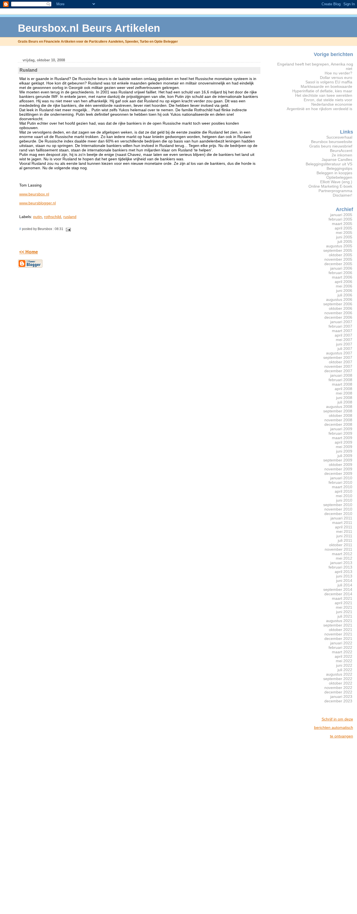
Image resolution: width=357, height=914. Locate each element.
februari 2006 (340, 272)
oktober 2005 (340, 255)
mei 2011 (344, 531)
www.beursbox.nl (34, 194)
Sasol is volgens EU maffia (328, 82)
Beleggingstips (339, 168)
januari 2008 (341, 375)
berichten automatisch (333, 727)
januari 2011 (341, 518)
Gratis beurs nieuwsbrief (330, 146)
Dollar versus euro (336, 77)
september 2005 (337, 250)
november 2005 (338, 259)
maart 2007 (342, 330)
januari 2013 (341, 562)
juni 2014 (344, 580)
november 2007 (338, 366)
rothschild (52, 216)
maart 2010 (342, 487)
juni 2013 (344, 576)
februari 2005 (340, 219)
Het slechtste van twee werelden (323, 95)
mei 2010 (344, 496)
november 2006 (338, 313)
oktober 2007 (340, 362)
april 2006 (343, 281)
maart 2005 (342, 223)
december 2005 (338, 264)
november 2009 (338, 469)
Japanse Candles (337, 159)
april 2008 (343, 388)
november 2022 (338, 687)
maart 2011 (342, 522)
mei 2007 (344, 339)
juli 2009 (344, 455)
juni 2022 (344, 665)
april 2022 (343, 656)
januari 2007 (341, 322)
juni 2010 (344, 500)
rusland (69, 216)
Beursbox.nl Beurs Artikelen (89, 28)
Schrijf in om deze (337, 719)
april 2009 (343, 442)
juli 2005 (344, 241)
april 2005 (343, 228)
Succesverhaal (339, 137)
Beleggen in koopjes (334, 173)
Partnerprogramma (335, 190)
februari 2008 (340, 380)
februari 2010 (340, 482)
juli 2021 (344, 616)
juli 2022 (344, 670)
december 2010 (338, 513)
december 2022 (338, 692)
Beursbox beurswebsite (331, 141)
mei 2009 (344, 446)
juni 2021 (344, 612)
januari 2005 (341, 214)
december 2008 (338, 424)
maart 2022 (342, 652)
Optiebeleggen (339, 177)
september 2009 (337, 460)
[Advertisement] (330, 826)
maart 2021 (342, 598)
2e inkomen (342, 155)
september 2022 (337, 678)
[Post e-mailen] (67, 229)
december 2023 (338, 701)
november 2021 (338, 634)
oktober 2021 (340, 629)
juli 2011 (345, 540)
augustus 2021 (339, 620)
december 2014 (338, 594)
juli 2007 (344, 348)
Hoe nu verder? (338, 73)
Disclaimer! (342, 195)
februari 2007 (340, 326)
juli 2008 (344, 402)
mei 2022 (344, 661)
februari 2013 (340, 567)
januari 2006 (341, 268)
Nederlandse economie (331, 104)
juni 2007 (344, 344)
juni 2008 (344, 397)
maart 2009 (342, 438)
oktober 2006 (340, 308)
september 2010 (337, 504)
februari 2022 (340, 647)
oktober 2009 (340, 464)
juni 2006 (344, 290)
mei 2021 (344, 607)
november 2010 (338, 509)
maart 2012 (342, 554)
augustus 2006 (339, 299)
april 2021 (343, 603)
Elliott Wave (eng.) (336, 182)
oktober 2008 (340, 415)
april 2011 (343, 527)
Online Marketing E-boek (330, 186)
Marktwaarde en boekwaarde (326, 86)
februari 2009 (340, 433)
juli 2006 (344, 295)
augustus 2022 (339, 674)
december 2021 (338, 638)
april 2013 (343, 571)
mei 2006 (344, 286)
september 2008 (337, 411)
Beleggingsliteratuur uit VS (329, 164)
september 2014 (337, 589)
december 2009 (338, 473)
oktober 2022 (340, 683)
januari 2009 (341, 429)
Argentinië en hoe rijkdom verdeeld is (319, 109)
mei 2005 (344, 232)
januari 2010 (341, 478)
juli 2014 (344, 585)
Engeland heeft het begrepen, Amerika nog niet (315, 66)
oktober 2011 (340, 545)
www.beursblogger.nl (37, 203)
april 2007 (343, 335)
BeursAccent (341, 150)
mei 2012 (344, 558)
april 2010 (343, 491)
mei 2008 (344, 393)
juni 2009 (344, 451)
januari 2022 (341, 643)
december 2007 (338, 371)
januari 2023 (341, 696)
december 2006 (338, 317)
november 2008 (338, 420)
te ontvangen (341, 736)
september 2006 (337, 304)
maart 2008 (342, 384)
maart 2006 (342, 277)
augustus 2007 (339, 353)
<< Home (28, 252)
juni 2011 (344, 536)
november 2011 (338, 549)
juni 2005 (344, 237)
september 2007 (337, 357)
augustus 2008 (339, 406)
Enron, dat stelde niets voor (328, 100)
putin (37, 216)
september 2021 (337, 625)
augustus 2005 (339, 246)
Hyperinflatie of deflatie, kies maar (322, 91)
